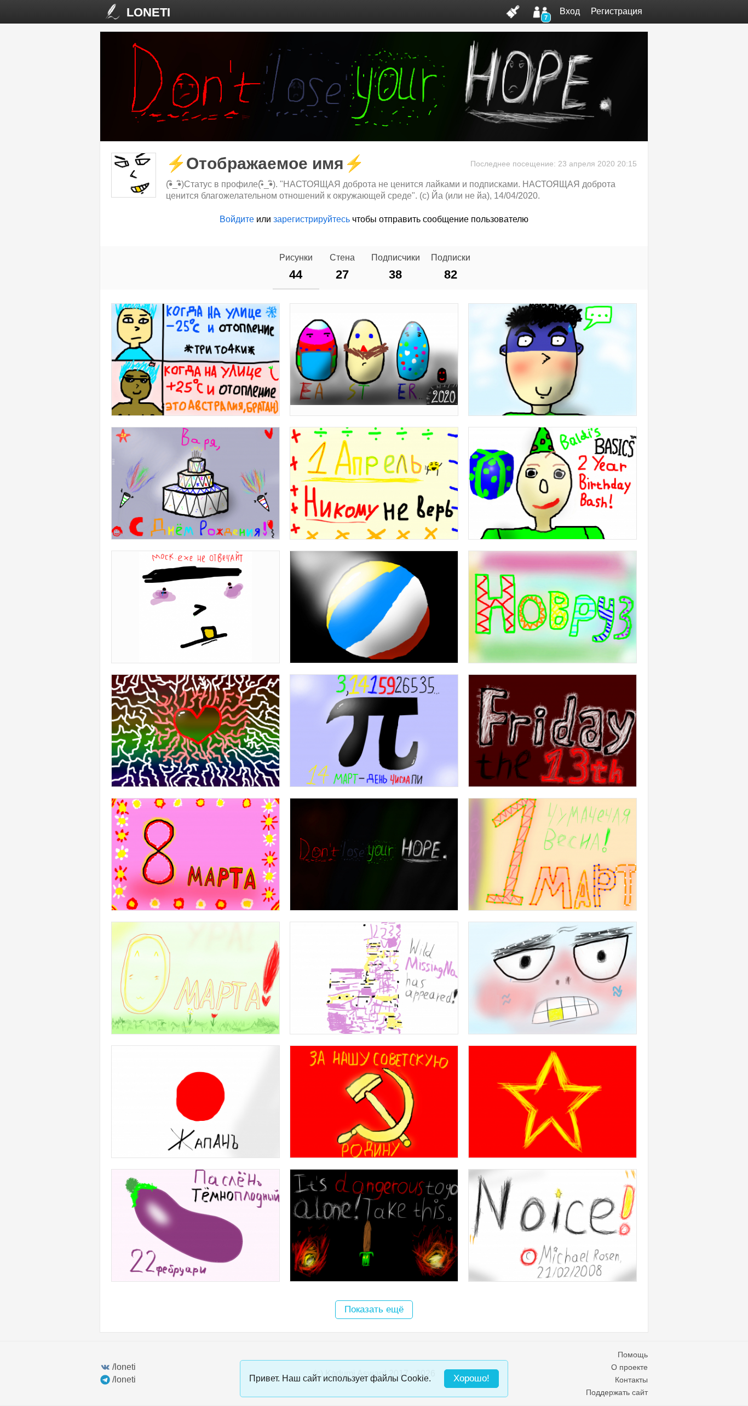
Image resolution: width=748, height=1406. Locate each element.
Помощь (633, 1354)
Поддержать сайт (617, 1392)
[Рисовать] (513, 11)
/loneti (124, 1367)
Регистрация (616, 11)
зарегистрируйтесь (311, 219)
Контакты (631, 1379)
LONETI (148, 12)
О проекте (629, 1367)
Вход (570, 11)
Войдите (237, 219)
